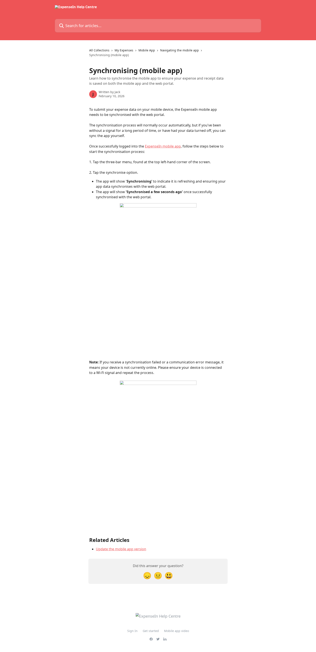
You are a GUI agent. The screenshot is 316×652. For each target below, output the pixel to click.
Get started (151, 631)
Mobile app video (176, 631)
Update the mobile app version (121, 549)
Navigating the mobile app (179, 50)
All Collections (99, 50)
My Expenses (124, 50)
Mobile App (146, 50)
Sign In (132, 631)
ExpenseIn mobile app (163, 146)
